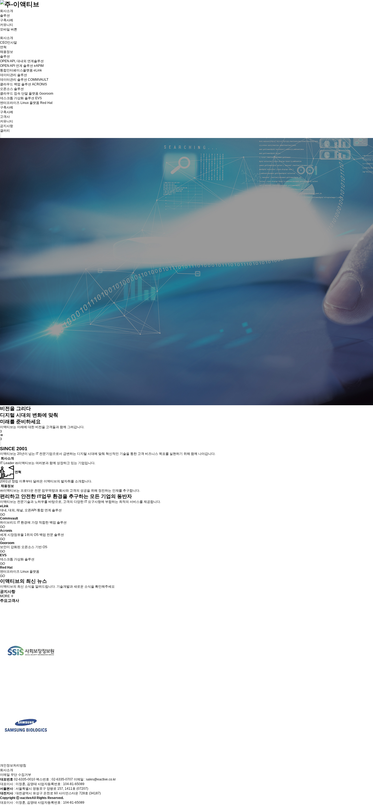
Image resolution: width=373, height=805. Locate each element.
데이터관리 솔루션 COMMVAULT (24, 80)
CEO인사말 (8, 42)
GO (2, 514)
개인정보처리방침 (13, 765)
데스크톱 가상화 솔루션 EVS (21, 98)
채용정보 (6, 52)
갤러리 (5, 131)
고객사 (5, 117)
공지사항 (6, 126)
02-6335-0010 (24, 779)
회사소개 (6, 11)
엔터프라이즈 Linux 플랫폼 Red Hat (26, 103)
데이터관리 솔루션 (13, 75)
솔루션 (5, 15)
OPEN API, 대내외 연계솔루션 (22, 61)
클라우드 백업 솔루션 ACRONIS (23, 84)
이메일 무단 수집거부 (15, 775)
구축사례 (6, 20)
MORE (5, 596)
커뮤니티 (6, 25)
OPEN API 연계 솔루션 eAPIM (22, 66)
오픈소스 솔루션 (12, 89)
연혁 (3, 47)
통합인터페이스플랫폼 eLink (21, 70)
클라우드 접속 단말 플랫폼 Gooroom (26, 93)
